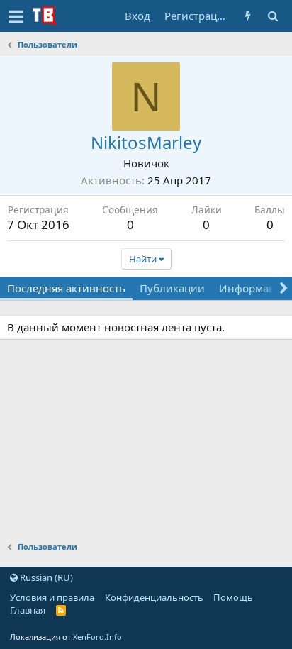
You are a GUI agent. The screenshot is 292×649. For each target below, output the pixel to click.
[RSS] (61, 610)
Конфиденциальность (154, 597)
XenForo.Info (97, 636)
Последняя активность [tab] (66, 288)
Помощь (233, 597)
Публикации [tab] (172, 288)
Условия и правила (52, 597)
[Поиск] (272, 16)
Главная (27, 610)
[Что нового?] (247, 16)
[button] (16, 16)
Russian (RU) (45, 577)
